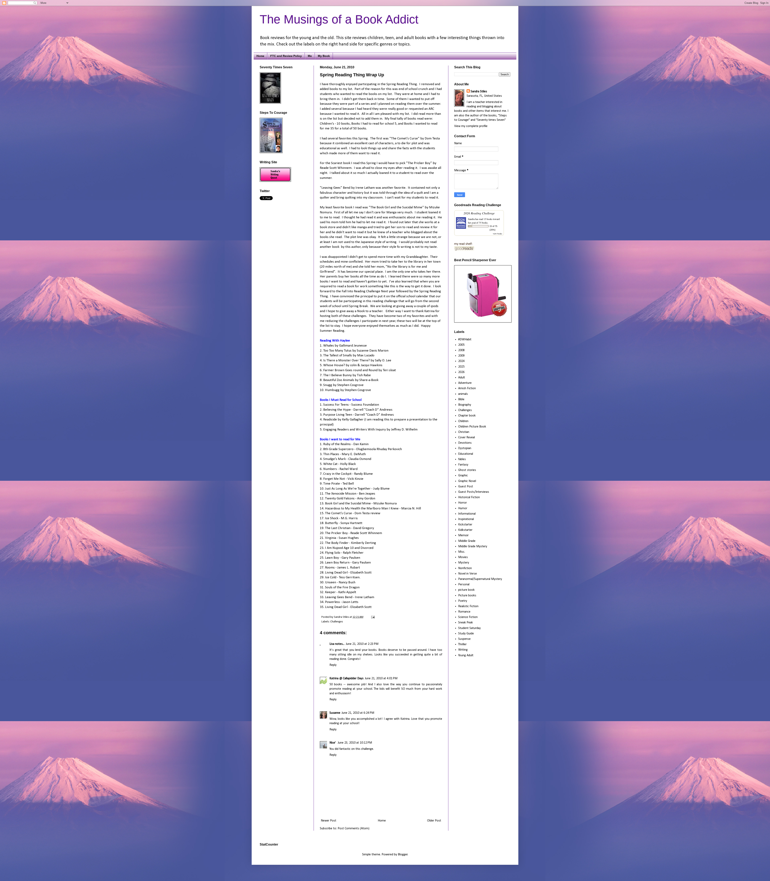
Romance (464, 611)
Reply (332, 665)
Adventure (465, 383)
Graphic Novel (467, 481)
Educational (465, 454)
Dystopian (464, 448)
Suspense (464, 639)
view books (497, 233)
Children (463, 421)
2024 (461, 361)
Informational (467, 513)
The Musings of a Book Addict (339, 19)
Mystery (463, 562)
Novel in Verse (467, 573)
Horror (462, 502)
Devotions (465, 443)
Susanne (334, 713)
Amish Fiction (467, 388)
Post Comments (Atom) (353, 828)
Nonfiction (465, 568)
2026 (461, 372)
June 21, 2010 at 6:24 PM (357, 713)
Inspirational (466, 519)
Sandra (471, 219)
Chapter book (467, 415)
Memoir (463, 535)
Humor (462, 508)
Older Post (434, 820)
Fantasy (463, 464)
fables (462, 459)
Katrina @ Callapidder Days (346, 678)
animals (463, 394)
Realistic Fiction (468, 606)
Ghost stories (467, 470)
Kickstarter (465, 524)
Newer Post (328, 820)
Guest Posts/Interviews (473, 492)
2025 (461, 366)
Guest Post (465, 486)
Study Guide (466, 633)
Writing (463, 649)
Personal (463, 584)
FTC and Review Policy (286, 55)
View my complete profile (470, 126)
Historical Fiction (469, 497)
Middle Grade (466, 541)
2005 (461, 345)
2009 (461, 355)
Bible (461, 399)
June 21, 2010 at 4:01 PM (381, 678)
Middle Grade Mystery (472, 546)
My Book (324, 55)
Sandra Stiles (479, 91)
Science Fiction (468, 617)
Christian (463, 432)
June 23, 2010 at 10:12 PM (355, 742)
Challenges (336, 621)
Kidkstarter (465, 530)
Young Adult (465, 655)
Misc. (461, 551)
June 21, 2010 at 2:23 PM (362, 644)
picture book (466, 590)
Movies (463, 557)
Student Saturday (469, 628)
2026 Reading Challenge (479, 213)
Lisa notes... (336, 644)
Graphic (463, 475)
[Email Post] (372, 617)
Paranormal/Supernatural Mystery (480, 579)
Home (260, 55)
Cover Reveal (466, 437)
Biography (464, 404)
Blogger (403, 854)
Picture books (467, 595)
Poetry (462, 601)
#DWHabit (464, 339)
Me (310, 55)
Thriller (462, 644)
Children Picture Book (472, 426)
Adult (461, 377)
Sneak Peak (465, 622)
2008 (461, 350)
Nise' (332, 742)
